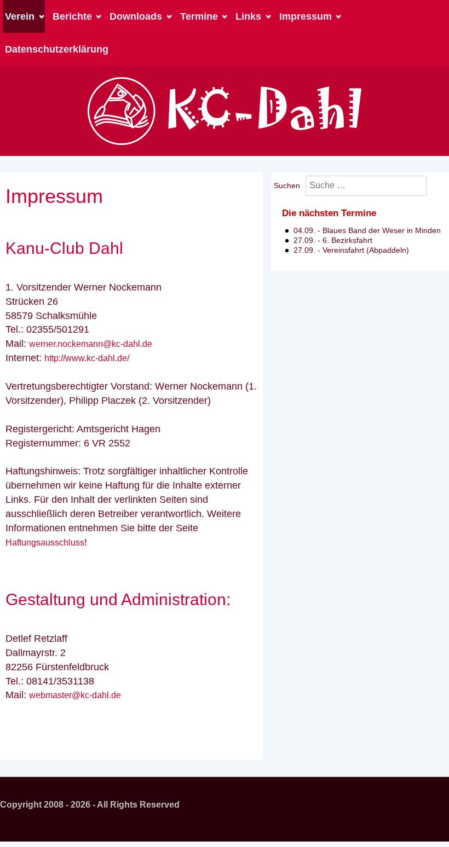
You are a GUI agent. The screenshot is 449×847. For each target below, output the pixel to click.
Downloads (136, 16)
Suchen (287, 185)
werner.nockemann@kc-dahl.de (90, 344)
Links (248, 16)
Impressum (305, 16)
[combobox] (366, 186)
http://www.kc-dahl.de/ (86, 358)
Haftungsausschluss (44, 542)
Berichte (72, 16)
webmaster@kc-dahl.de (75, 695)
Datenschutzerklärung (56, 49)
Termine (199, 16)
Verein (19, 16)
